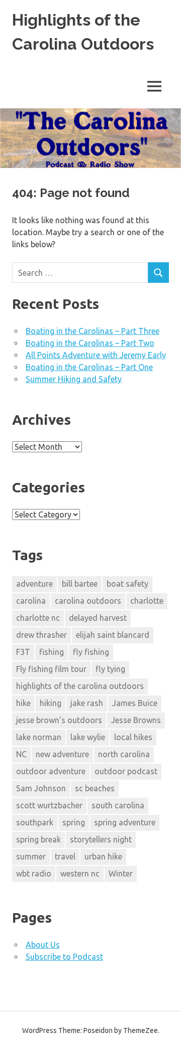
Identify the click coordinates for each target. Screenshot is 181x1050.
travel (65, 856)
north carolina (124, 754)
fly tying (110, 668)
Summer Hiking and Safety (74, 379)
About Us (43, 944)
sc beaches (95, 788)
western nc (80, 873)
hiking (50, 703)
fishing (51, 651)
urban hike (103, 856)
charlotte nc (38, 617)
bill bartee (80, 583)
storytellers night (101, 839)
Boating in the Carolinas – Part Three (92, 330)
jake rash (86, 703)
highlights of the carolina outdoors (80, 685)
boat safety (127, 583)
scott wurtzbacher (49, 805)
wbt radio (33, 873)
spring (73, 822)
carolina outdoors (88, 600)
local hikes (133, 737)
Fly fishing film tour (51, 668)
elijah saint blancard (112, 634)
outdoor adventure (50, 771)
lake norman (38, 737)
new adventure (62, 754)
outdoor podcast (126, 771)
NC (21, 754)
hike (23, 703)
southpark (34, 822)
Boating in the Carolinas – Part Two (90, 342)
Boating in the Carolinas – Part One (89, 367)
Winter (121, 873)
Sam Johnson (41, 788)
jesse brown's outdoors (59, 720)
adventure (34, 583)
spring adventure (124, 822)
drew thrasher (41, 634)
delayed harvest (98, 617)
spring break (38, 839)
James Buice (134, 703)
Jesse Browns (136, 720)
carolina (31, 600)
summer (31, 856)
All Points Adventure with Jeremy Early (96, 355)
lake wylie (87, 737)
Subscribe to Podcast (64, 956)
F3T (23, 651)
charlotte (146, 600)
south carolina (118, 805)
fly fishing (91, 651)
